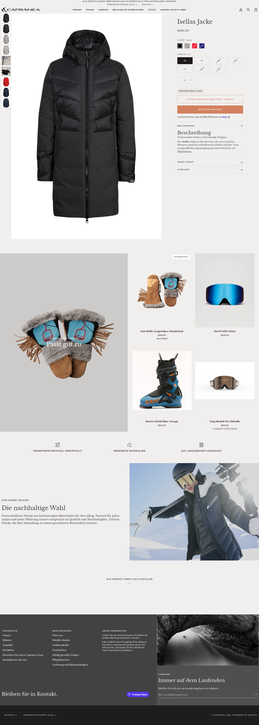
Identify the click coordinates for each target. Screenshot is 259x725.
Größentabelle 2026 (190, 91)
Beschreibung (186, 126)
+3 (237, 429)
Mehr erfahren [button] (61, 631)
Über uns (57, 635)
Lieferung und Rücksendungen (70, 664)
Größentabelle (60, 645)
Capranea (219, 715)
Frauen (7, 635)
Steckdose (8, 650)
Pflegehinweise (61, 659)
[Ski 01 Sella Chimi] (225, 290)
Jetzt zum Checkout (210, 109)
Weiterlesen (184, 151)
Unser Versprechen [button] (114, 631)
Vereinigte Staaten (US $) (121, 4)
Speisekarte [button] (10, 631)
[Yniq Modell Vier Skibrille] (225, 381)
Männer (7, 640)
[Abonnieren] (254, 694)
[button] (77, 9)
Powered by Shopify (244, 715)
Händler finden (61, 640)
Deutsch (147, 4)
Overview (183, 169)
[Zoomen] (16, 233)
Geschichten (59, 650)
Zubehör (8, 645)
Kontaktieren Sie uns (15, 659)
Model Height (185, 162)
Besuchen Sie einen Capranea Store (23, 655)
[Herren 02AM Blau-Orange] (162, 381)
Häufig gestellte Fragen (65, 655)
